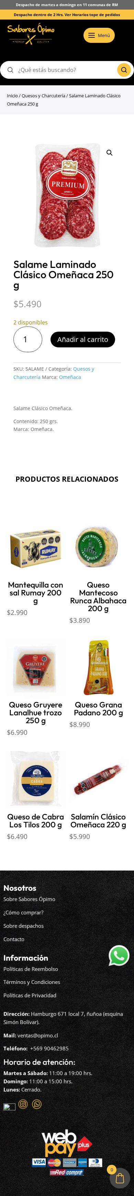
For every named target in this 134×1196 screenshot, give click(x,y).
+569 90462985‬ (49, 1048)
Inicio (12, 96)
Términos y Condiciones (31, 981)
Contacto (13, 939)
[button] (109, 153)
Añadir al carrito (82, 339)
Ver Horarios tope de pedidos (92, 14)
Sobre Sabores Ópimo (29, 899)
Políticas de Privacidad (29, 995)
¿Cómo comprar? (23, 912)
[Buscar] (124, 70)
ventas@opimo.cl (38, 1035)
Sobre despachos (23, 925)
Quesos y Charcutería (43, 96)
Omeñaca (70, 377)
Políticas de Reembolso (30, 968)
